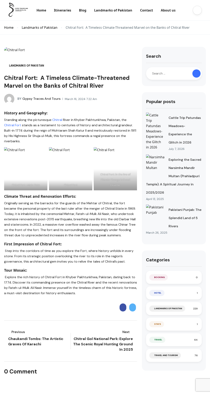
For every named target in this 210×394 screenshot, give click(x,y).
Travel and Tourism (166, 355)
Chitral (57, 120)
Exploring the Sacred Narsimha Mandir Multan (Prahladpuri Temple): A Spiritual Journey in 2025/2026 (173, 176)
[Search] (196, 73)
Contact (146, 10)
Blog (82, 10)
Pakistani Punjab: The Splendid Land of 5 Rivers (185, 218)
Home (41, 10)
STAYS (157, 324)
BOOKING (159, 277)
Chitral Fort (12, 125)
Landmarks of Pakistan (113, 10)
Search (153, 56)
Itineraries (62, 10)
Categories (158, 260)
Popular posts (160, 102)
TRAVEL (158, 339)
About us (168, 10)
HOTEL (157, 293)
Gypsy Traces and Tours (38, 98)
